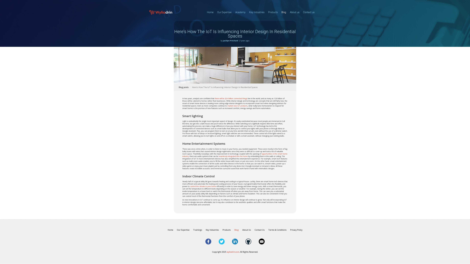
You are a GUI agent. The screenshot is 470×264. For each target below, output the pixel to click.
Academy (240, 12)
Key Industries (256, 12)
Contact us (309, 12)
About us (294, 12)
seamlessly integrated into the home (233, 156)
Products (227, 230)
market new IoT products (237, 106)
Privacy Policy (296, 230)
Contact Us (260, 230)
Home (210, 12)
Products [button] (273, 12)
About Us (246, 230)
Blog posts (184, 87)
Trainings (197, 230)
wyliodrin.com (233, 252)
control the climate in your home (203, 186)
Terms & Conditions (277, 230)
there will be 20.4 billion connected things (231, 98)
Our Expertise (224, 12)
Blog (283, 12)
